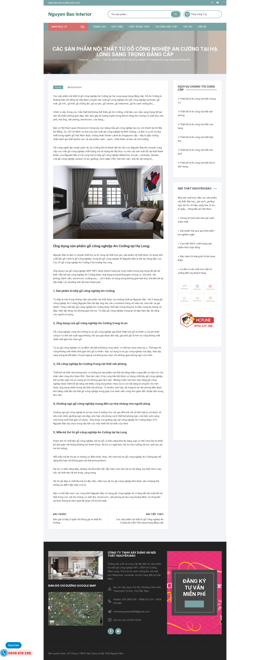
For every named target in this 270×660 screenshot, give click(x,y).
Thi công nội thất (166, 26)
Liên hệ (202, 26)
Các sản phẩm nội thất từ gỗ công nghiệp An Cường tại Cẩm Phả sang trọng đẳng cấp (139, 521)
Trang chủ (99, 26)
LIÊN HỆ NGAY (194, 604)
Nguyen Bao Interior (70, 14)
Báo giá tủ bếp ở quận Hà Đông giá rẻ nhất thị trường (77, 521)
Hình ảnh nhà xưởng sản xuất (64, 3)
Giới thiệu (117, 26)
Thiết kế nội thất (139, 26)
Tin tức (187, 26)
